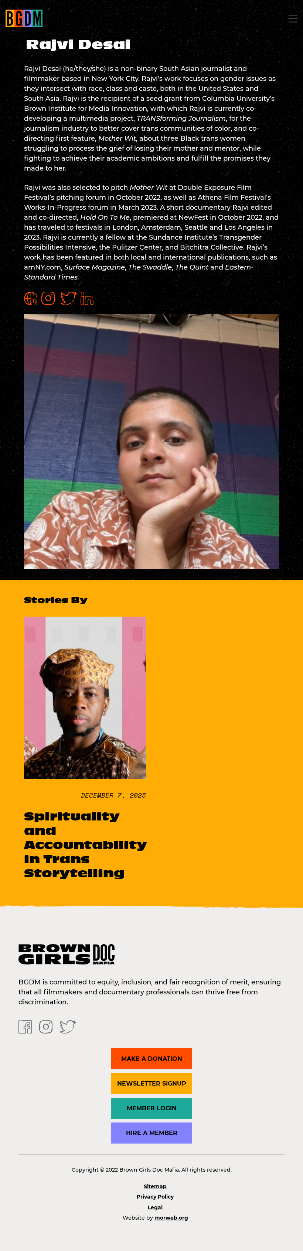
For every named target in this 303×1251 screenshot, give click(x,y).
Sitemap (155, 1186)
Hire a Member (151, 1133)
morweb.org (171, 1217)
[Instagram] (45, 1026)
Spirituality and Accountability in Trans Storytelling (85, 844)
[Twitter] (68, 1026)
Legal (155, 1207)
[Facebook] (25, 1026)
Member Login (152, 1108)
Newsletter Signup (151, 1083)
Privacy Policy (155, 1196)
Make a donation (151, 1058)
